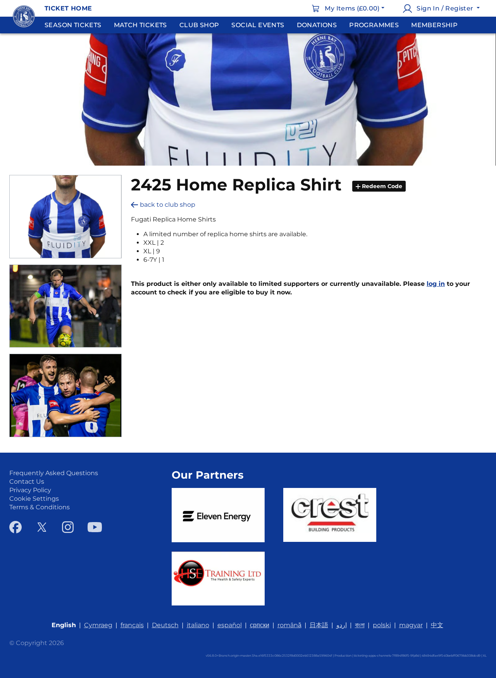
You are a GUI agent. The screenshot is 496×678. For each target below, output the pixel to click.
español (229, 625)
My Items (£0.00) (352, 8)
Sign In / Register (445, 8)
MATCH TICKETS (140, 25)
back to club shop (167, 204)
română (289, 625)
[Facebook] (15, 527)
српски (259, 625)
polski (382, 625)
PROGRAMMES (374, 25)
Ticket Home (68, 8)
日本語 (319, 625)
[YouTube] (95, 527)
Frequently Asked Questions (53, 473)
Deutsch (165, 625)
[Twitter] (42, 527)
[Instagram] (68, 527)
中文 (437, 625)
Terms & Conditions (39, 507)
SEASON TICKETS (73, 25)
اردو (341, 625)
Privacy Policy (30, 490)
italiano (198, 625)
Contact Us (26, 481)
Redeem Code (381, 186)
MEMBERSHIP (434, 25)
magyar (411, 625)
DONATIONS (317, 25)
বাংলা (360, 625)
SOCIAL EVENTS (257, 25)
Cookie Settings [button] (34, 498)
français (132, 625)
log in (436, 283)
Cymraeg (98, 625)
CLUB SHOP (199, 25)
